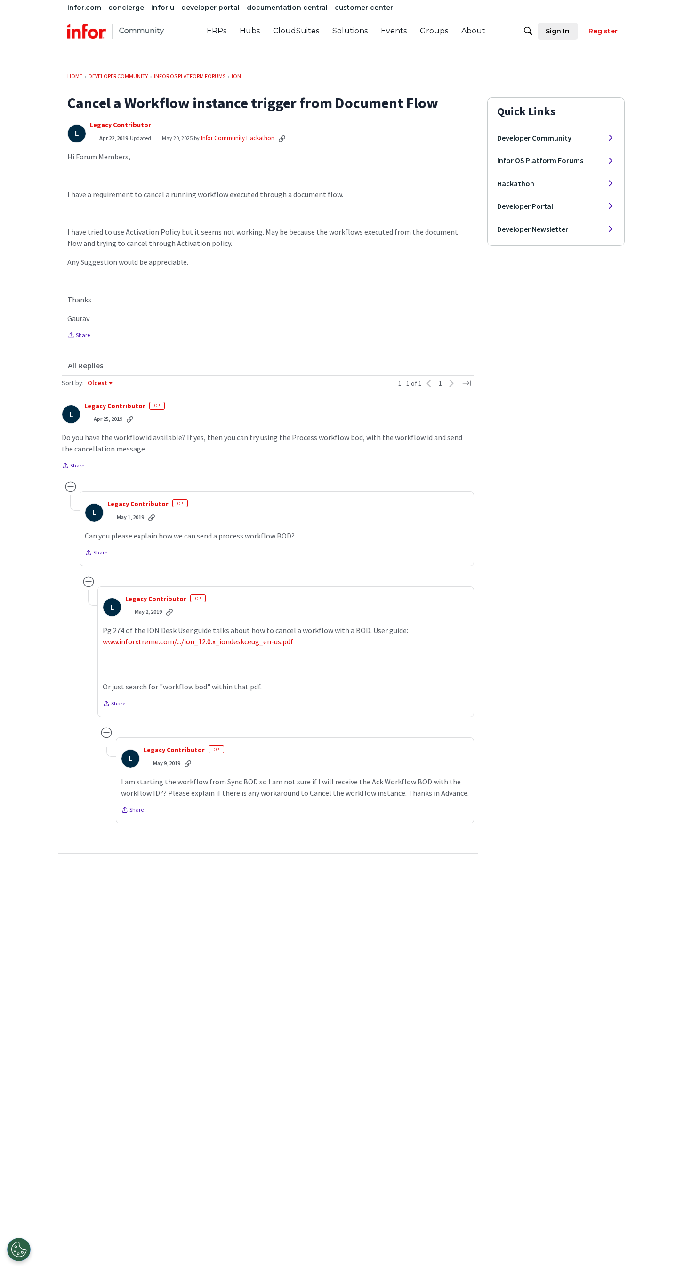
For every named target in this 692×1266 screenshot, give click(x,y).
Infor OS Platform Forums (540, 160)
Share (78, 336)
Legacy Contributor (120, 125)
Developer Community (534, 137)
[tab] (86, 366)
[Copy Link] (282, 138)
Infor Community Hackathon (237, 138)
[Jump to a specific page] (466, 383)
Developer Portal (525, 206)
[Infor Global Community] (115, 31)
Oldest (98, 383)
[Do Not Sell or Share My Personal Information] (19, 1249)
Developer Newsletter (532, 229)
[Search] (528, 31)
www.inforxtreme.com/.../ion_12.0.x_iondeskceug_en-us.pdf (198, 641)
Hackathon (515, 183)
